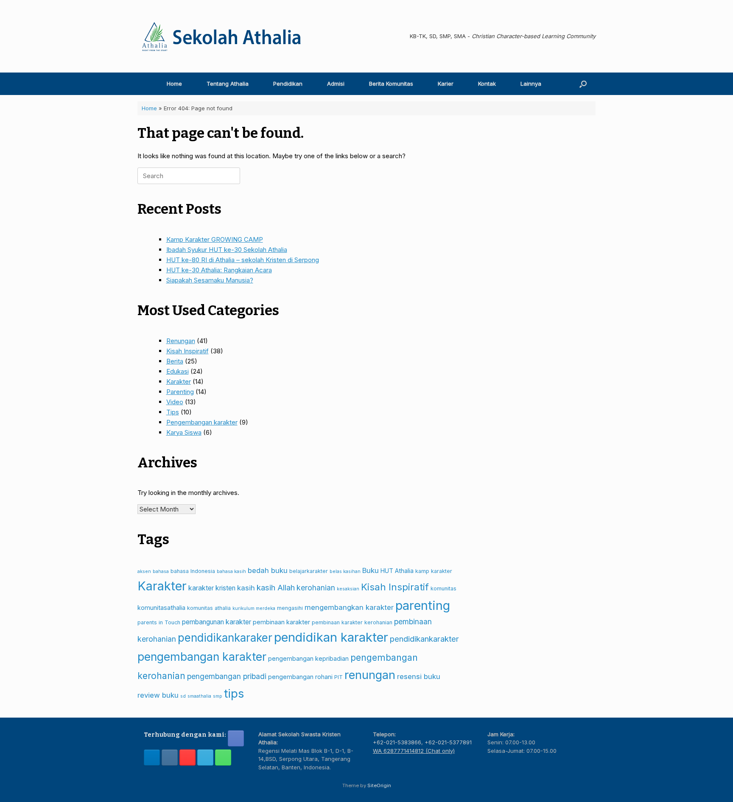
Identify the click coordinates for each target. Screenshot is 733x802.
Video (174, 402)
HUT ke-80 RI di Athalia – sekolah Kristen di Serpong (242, 260)
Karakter (178, 381)
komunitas (443, 588)
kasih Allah (276, 587)
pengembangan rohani (300, 676)
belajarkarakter (308, 571)
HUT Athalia (397, 570)
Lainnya (530, 83)
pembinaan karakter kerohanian (352, 622)
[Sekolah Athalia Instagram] (170, 757)
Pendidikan (287, 83)
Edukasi (177, 371)
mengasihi (290, 608)
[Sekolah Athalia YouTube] (187, 757)
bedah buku (268, 570)
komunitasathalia (161, 607)
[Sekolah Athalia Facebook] (236, 738)
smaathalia (199, 696)
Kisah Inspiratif (187, 351)
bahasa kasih (231, 571)
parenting (422, 605)
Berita (174, 361)
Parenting (180, 392)
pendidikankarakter (424, 638)
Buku (370, 570)
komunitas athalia (209, 608)
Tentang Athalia (228, 83)
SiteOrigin (379, 785)
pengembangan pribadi (226, 676)
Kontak (487, 83)
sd (183, 696)
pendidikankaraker (225, 637)
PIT (338, 677)
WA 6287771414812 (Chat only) (414, 750)
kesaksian (348, 589)
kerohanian (316, 587)
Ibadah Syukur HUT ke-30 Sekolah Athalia (226, 250)
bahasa (161, 571)
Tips (172, 412)
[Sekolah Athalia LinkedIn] (152, 757)
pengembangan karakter (201, 656)
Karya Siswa (183, 432)
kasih (246, 588)
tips (234, 693)
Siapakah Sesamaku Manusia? (209, 280)
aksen (144, 571)
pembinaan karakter (281, 622)
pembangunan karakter (216, 622)
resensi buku (418, 676)
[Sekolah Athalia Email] (205, 757)
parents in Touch (158, 622)
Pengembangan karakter (202, 422)
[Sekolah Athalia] (222, 36)
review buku (158, 695)
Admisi (335, 83)
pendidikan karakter (331, 637)
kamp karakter (433, 571)
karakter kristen (211, 588)
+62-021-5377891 (448, 742)
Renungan (180, 341)
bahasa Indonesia (193, 571)
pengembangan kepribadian (308, 658)
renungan (369, 675)
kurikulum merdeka (253, 608)
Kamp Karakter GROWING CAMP (214, 239)
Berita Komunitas (391, 83)
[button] (583, 84)
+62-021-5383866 (397, 742)
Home (174, 83)
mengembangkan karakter (349, 607)
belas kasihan (345, 571)
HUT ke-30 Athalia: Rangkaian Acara (219, 270)
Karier (445, 83)
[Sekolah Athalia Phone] (223, 757)
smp (217, 696)
